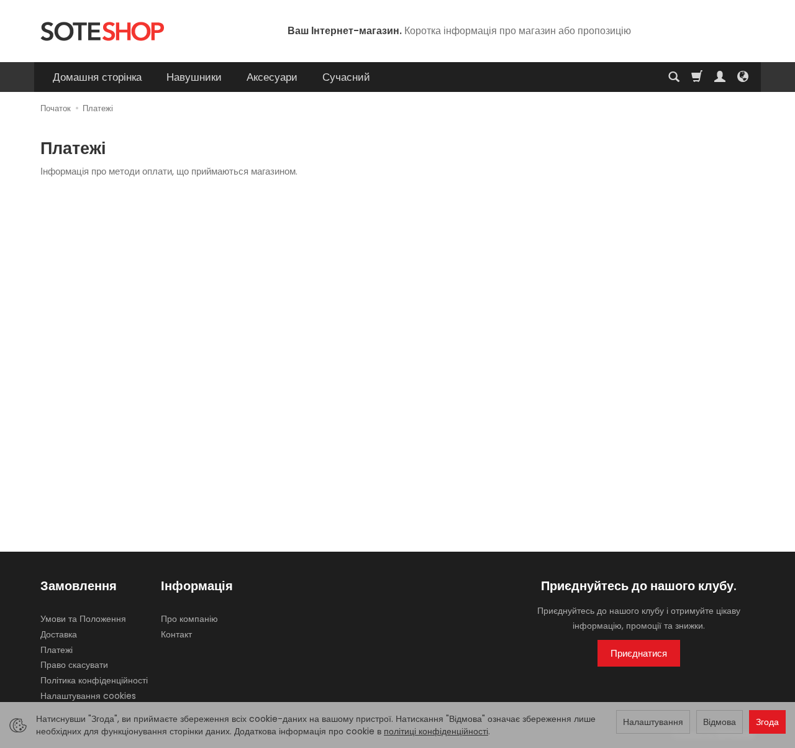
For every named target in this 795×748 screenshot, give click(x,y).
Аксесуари (272, 77)
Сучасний (346, 77)
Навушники (194, 77)
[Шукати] (674, 77)
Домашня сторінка (97, 77)
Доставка (58, 634)
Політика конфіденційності (94, 680)
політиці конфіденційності (436, 731)
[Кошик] (697, 77)
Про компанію (189, 619)
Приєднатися (639, 653)
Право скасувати (74, 665)
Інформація (197, 586)
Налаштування (653, 722)
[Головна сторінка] (102, 31)
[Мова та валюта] (743, 77)
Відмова (719, 722)
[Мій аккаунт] (720, 77)
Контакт (176, 634)
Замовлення (78, 586)
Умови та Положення (83, 619)
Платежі (56, 650)
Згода (767, 722)
